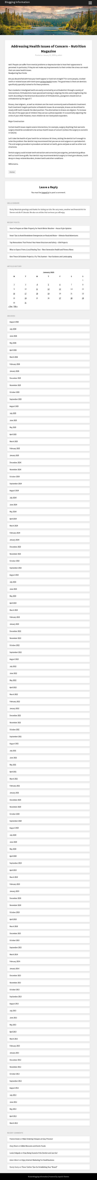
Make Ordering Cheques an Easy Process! (37, 1139)
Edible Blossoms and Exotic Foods (33, 1146)
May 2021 (13, 765)
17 (25, 293)
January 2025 (14, 455)
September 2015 (16, 947)
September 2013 (16, 996)
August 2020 (14, 828)
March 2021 (14, 779)
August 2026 (14, 322)
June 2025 (13, 420)
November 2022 (15, 638)
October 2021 (14, 729)
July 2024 (13, 498)
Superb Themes (63, 1177)
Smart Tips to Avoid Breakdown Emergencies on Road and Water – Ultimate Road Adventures (44, 235)
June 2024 (13, 505)
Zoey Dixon (14, 1146)
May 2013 (13, 1025)
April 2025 (13, 434)
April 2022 (13, 687)
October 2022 (14, 645)
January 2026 (14, 371)
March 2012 (14, 1123)
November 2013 (15, 982)
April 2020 (13, 856)
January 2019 (14, 891)
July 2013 (13, 1011)
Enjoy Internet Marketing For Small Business (38, 1160)
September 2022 (16, 652)
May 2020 (13, 849)
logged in (45, 192)
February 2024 (15, 533)
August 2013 (14, 1004)
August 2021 (14, 744)
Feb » (16, 306)
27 (60, 298)
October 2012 (14, 1074)
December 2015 (15, 933)
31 (25, 303)
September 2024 (16, 483)
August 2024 (14, 490)
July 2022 (13, 666)
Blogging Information (17, 2)
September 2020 (16, 821)
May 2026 (13, 343)
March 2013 (14, 1039)
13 (60, 289)
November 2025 (15, 385)
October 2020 (14, 814)
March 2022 (14, 694)
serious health (46, 81)
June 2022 (13, 673)
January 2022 (14, 708)
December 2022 (15, 631)
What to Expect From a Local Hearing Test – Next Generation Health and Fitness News (41, 249)
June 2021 (13, 758)
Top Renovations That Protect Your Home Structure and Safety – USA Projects (39, 242)
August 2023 (14, 575)
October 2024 (14, 476)
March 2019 (14, 877)
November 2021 (15, 722)
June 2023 (13, 589)
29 (83, 298)
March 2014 (14, 954)
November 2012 (15, 1067)
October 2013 (14, 989)
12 (48, 289)
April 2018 (13, 919)
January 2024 (14, 540)
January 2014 (14, 968)
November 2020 (15, 807)
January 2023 (14, 624)
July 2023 (13, 582)
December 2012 (15, 1060)
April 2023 (13, 603)
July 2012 (13, 1095)
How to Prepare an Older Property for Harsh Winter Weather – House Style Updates (40, 228)
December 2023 (15, 547)
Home (12, 172)
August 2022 (14, 659)
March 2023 (14, 610)
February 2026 (15, 364)
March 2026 (14, 357)
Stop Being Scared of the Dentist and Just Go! (40, 1153)
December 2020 (15, 800)
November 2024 (15, 469)
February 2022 (15, 701)
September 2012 (16, 1081)
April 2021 (13, 772)
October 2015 (14, 940)
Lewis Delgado (15, 1153)
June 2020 (13, 842)
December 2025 (15, 378)
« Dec (10, 306)
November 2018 (15, 905)
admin (60, 55)
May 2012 (13, 1109)
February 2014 (15, 961)
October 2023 (14, 561)
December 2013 (15, 975)
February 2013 (15, 1046)
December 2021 (15, 715)
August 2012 (14, 1088)
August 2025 (14, 406)
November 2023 (15, 554)
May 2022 (13, 680)
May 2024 (13, 512)
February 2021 (15, 786)
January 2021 (14, 793)
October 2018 (14, 912)
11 (37, 289)
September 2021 (16, 736)
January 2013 (14, 1053)
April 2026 (13, 350)
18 (37, 293)
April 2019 (13, 870)
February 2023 (15, 617)
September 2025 (16, 399)
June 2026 (13, 336)
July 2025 (13, 413)
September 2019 (16, 863)
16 (14, 293)
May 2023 (13, 596)
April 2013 (13, 1032)
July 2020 (13, 835)
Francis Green (15, 1139)
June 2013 (13, 1018)
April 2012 (13, 1116)
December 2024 (15, 462)
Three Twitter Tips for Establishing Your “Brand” (39, 1167)
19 (48, 293)
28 (71, 298)
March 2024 (14, 526)
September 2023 (16, 568)
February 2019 (15, 884)
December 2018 (15, 898)
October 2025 (14, 392)
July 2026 (13, 329)
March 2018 (14, 926)
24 (25, 298)
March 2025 (14, 441)
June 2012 (13, 1102)
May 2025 (13, 427)
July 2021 (13, 750)
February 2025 (15, 448)
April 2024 (13, 519)
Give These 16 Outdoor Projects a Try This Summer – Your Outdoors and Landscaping (41, 256)
